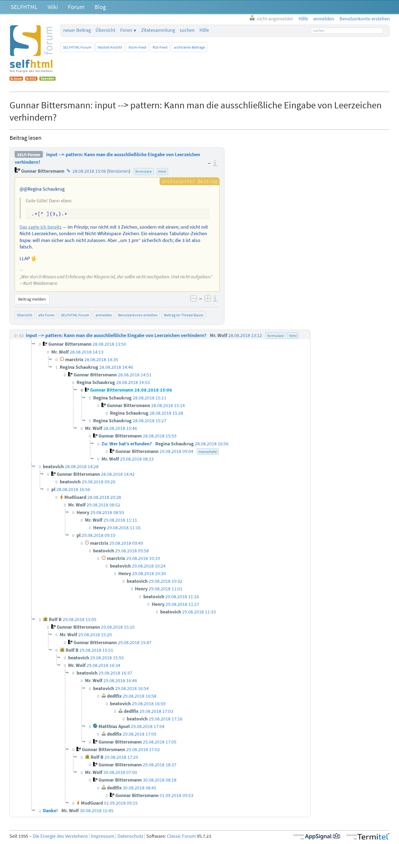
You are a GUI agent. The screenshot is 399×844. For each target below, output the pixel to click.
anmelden (104, 315)
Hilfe (204, 30)
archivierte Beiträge (189, 47)
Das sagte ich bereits (41, 227)
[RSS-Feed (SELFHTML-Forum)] (31, 79)
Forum (76, 7)
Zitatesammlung (158, 30)
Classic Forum (181, 836)
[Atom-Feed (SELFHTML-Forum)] (16, 79)
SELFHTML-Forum (77, 47)
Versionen (119, 171)
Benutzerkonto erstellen (138, 315)
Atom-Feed (137, 47)
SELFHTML (24, 7)
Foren (126, 30)
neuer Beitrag (77, 30)
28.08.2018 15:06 (89, 171)
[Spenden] (47, 79)
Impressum (102, 836)
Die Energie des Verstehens (60, 836)
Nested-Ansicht (110, 47)
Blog (100, 7)
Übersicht (105, 30)
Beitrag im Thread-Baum (183, 315)
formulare (143, 171)
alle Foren (46, 315)
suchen (187, 30)
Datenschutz (130, 836)
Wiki (52, 7)
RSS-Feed (160, 47)
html (162, 171)
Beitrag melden (32, 299)
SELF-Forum (28, 154)
